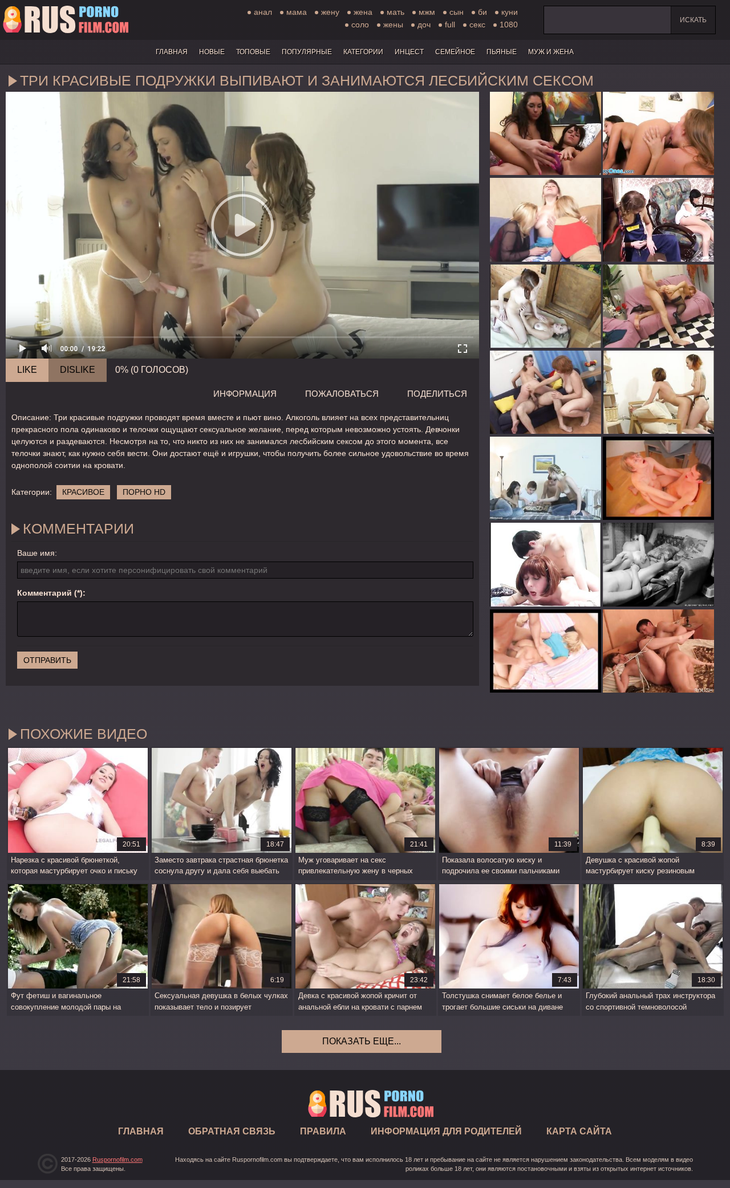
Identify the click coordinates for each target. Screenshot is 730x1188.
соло (360, 24)
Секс (477, 24)
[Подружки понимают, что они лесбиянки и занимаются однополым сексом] (658, 133)
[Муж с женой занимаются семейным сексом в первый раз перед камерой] (658, 564)
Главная (65, 20)
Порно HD (144, 492)
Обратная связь (231, 1131)
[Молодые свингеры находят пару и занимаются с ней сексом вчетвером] (545, 478)
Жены (393, 24)
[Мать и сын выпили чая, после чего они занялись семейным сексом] (658, 478)
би (482, 12)
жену (330, 12)
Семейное (455, 52)
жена (363, 12)
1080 (509, 24)
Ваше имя (36, 553)
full (450, 24)
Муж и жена (551, 52)
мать (395, 12)
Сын (456, 12)
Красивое (83, 492)
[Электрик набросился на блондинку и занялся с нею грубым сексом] (545, 651)
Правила (323, 1131)
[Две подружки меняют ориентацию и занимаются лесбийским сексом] (545, 133)
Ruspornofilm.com (117, 1159)
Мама (296, 12)
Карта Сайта (579, 1131)
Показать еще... (361, 1041)
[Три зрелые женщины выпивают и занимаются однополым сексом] (545, 219)
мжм (427, 12)
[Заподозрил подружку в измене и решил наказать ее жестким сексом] (658, 651)
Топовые (253, 52)
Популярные (307, 52)
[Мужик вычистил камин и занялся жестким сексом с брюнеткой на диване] (658, 219)
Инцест (409, 52)
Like (27, 370)
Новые (212, 52)
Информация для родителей (446, 1131)
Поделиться (437, 393)
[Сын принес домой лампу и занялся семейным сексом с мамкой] (658, 306)
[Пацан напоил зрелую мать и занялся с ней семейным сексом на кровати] (545, 564)
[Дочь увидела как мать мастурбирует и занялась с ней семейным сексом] (658, 392)
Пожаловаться (342, 393)
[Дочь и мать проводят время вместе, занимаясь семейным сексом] (545, 306)
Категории (363, 52)
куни (509, 12)
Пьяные (501, 52)
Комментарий (44, 592)
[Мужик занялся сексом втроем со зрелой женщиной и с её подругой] (545, 392)
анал (263, 12)
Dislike (77, 370)
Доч (424, 24)
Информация (245, 393)
